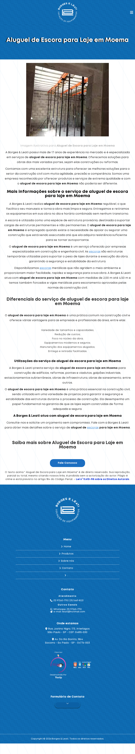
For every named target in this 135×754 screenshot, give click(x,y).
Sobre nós (67, 561)
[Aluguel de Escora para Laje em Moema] (67, 99)
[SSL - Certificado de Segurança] (88, 665)
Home (67, 547)
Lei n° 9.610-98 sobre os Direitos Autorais (102, 479)
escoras (95, 251)
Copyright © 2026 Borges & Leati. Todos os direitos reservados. (67, 739)
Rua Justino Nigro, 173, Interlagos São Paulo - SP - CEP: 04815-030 (68, 630)
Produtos (67, 554)
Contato (67, 568)
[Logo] (67, 510)
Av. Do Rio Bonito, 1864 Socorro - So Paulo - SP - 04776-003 (67, 641)
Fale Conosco (67, 463)
